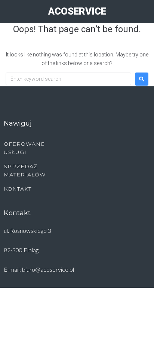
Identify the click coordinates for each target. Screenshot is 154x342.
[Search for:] (68, 79)
